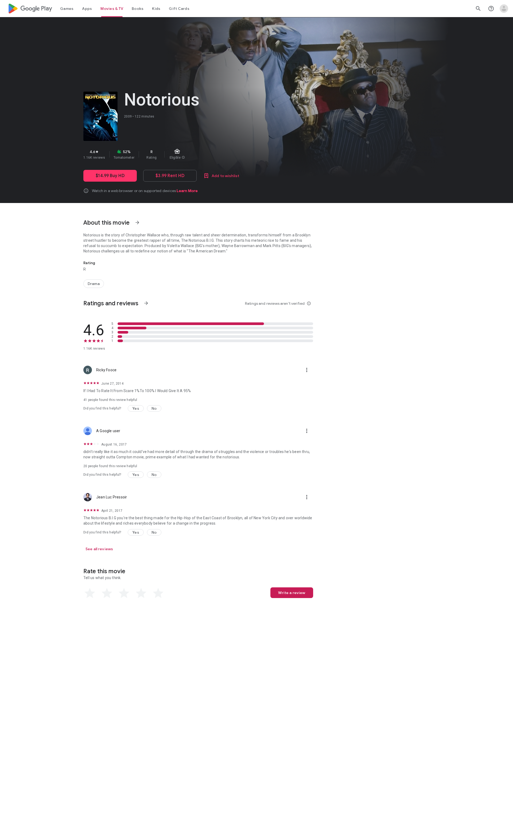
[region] (178, 154)
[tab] (67, 8)
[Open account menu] (504, 8)
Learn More (187, 190)
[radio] (89, 593)
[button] (136, 408)
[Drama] (93, 284)
